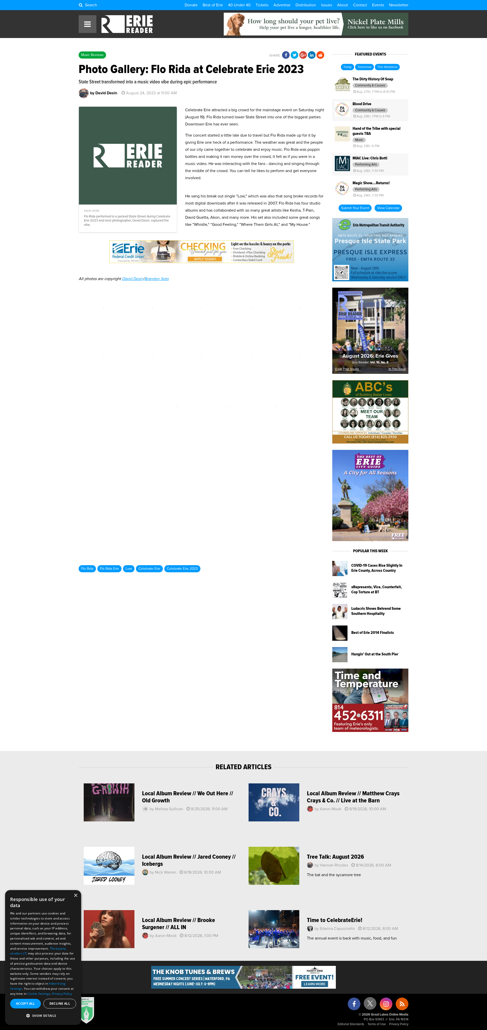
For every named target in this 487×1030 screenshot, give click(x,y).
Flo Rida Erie (109, 569)
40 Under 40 (239, 5)
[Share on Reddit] (320, 55)
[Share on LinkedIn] (312, 55)
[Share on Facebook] (286, 55)
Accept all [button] (25, 1003)
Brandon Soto (157, 279)
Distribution (305, 5)
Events (378, 5)
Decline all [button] (59, 1003)
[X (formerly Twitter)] (370, 1005)
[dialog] (43, 957)
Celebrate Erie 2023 (182, 569)
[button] (43, 1016)
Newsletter (398, 5)
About (342, 5)
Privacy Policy (398, 1024)
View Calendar (388, 208)
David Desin (132, 279)
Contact (360, 5)
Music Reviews (92, 55)
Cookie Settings (38, 993)
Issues (326, 5)
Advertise (281, 5)
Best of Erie (213, 5)
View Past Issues (347, 369)
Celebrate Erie (149, 569)
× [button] (75, 895)
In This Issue (397, 369)
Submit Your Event (355, 208)
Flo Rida (87, 569)
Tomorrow (364, 67)
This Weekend (387, 67)
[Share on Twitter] (294, 55)
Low (129, 569)
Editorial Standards (351, 1024)
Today (347, 67)
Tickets (262, 5)
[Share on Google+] (303, 55)
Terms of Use (377, 1024)
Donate (191, 5)
